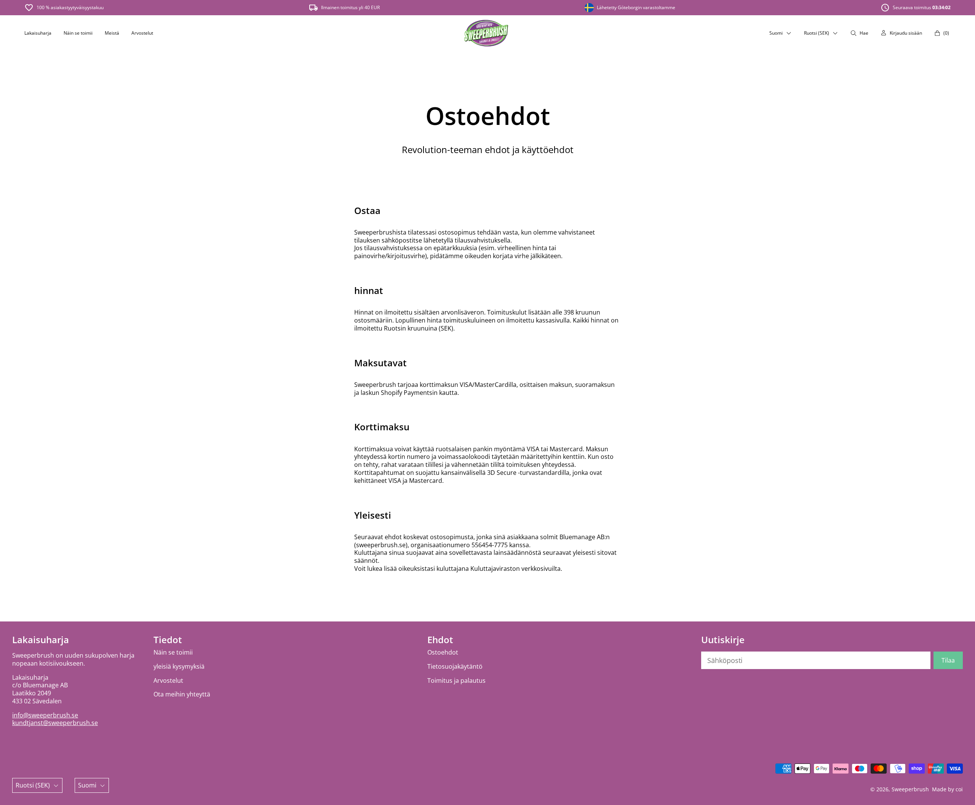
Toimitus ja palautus (456, 681)
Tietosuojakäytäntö (455, 667)
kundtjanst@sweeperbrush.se (55, 723)
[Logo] (486, 33)
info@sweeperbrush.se (45, 715)
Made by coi (947, 789)
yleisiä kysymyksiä (179, 667)
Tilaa (948, 660)
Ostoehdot (442, 652)
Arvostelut (142, 33)
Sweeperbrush (910, 789)
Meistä (112, 33)
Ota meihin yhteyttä (181, 694)
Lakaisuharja (37, 33)
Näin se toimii (78, 33)
